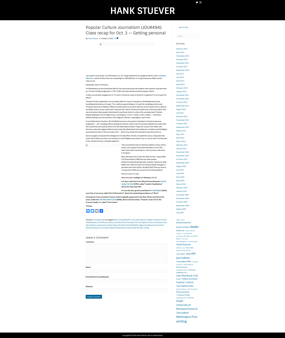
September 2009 (182, 205)
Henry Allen (189, 248)
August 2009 (181, 209)
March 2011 (181, 141)
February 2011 (181, 145)
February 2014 (181, 59)
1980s (178, 220)
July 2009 (180, 212)
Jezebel (149, 220)
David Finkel (194, 236)
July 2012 (180, 113)
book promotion (183, 222)
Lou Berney (179, 264)
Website (89, 286)
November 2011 (182, 120)
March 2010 (181, 184)
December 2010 (182, 152)
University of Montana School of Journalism (186, 308)
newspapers (192, 270)
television (191, 298)
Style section (182, 291)
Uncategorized (99, 220)
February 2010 (181, 188)
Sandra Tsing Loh (113, 225)
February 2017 (181, 49)
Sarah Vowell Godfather (129, 225)
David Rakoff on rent (127, 220)
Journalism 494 (183, 261)
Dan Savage (179, 236)
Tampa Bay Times (181, 298)
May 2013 (180, 81)
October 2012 (181, 102)
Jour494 (100, 222)
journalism (109, 222)
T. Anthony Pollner (183, 295)
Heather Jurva (180, 248)
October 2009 (181, 202)
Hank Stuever (141, 220)
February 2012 (181, 116)
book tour (180, 230)
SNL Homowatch (193, 289)
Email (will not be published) (98, 277)
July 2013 (180, 74)
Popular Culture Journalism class (153, 222)
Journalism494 (119, 222)
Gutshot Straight (192, 241)
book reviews (182, 227)
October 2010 (181, 159)
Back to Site (183, 27)
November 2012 (182, 98)
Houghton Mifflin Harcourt (183, 250)
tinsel (179, 300)
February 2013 (181, 88)
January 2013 (181, 91)
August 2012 (181, 109)
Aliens (116, 220)
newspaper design (181, 270)
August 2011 (181, 131)
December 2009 (182, 195)
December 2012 (182, 95)
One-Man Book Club (187, 275)
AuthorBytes (158, 335)
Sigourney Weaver (146, 225)
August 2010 (181, 166)
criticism (178, 233)
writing (146, 228)
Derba (178, 239)
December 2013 (182, 63)
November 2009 (182, 198)
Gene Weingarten (181, 241)
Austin (183, 220)
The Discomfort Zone (107, 199)
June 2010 (180, 173)
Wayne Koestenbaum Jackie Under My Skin (126, 228)
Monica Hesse (181, 267)
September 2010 (182, 163)
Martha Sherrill (188, 264)
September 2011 (182, 127)
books (194, 226)
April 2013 (180, 84)
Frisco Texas (184, 239)
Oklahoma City (181, 272)
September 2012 (182, 106)
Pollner (178, 279)
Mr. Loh (138, 222)
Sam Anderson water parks (96, 225)
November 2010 (182, 155)
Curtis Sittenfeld (187, 233)
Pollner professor (190, 279)
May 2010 (180, 177)
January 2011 (181, 148)
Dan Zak (186, 236)
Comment (90, 242)
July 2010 (180, 170)
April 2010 (180, 180)
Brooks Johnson (190, 230)
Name (89, 267)
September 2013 (182, 70)
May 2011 (180, 134)
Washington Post (186, 316)
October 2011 (181, 123)
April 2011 (180, 138)
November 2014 (182, 56)
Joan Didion (180, 254)
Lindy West (129, 222)
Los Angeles (195, 261)
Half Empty (156, 190)
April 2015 (180, 52)
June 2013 (180, 77)
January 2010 (181, 191)
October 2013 (181, 66)
